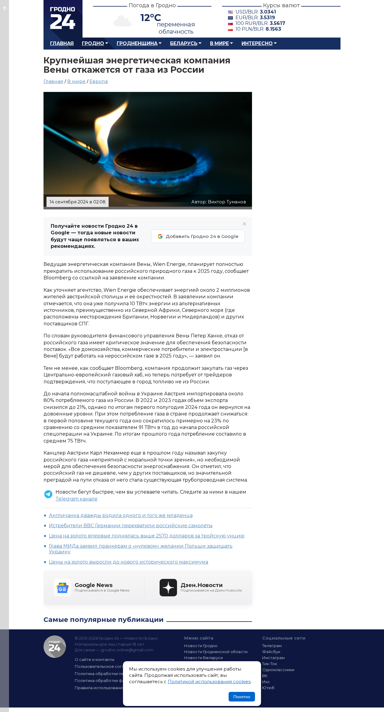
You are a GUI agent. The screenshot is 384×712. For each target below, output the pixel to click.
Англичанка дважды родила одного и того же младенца (121, 515)
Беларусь (183, 43)
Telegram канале (77, 499)
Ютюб (268, 687)
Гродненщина (137, 43)
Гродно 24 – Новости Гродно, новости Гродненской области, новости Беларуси (63, 19)
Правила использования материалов (113, 687)
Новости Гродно (201, 645)
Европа (98, 81)
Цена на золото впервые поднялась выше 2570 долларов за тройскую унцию (146, 536)
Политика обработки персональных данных (119, 673)
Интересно (257, 43)
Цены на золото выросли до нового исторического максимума (128, 562)
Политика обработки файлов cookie (112, 680)
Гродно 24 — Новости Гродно (55, 646)
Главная (62, 43)
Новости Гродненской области (216, 651)
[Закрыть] (244, 224)
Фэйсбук (271, 651)
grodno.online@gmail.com (127, 649)
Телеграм (272, 645)
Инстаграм (273, 657)
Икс (266, 681)
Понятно (241, 696)
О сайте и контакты (94, 659)
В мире (219, 43)
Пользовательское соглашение (107, 666)
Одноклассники (278, 669)
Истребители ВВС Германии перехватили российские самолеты (131, 525)
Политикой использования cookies (209, 681)
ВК (265, 675)
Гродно (93, 43)
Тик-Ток (269, 663)
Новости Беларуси (203, 657)
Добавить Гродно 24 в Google (202, 236)
